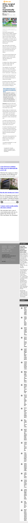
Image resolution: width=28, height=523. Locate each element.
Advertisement (12, 259)
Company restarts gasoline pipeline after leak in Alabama (9, 206)
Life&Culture (12, 246)
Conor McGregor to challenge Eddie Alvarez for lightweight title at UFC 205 (8, 168)
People (9, 249)
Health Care (5, 251)
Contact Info (8, 259)
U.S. (11, 251)
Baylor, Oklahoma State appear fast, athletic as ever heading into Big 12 (9, 90)
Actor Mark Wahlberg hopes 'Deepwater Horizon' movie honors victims (23, 248)
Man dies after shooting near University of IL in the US (14, 192)
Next (17, 202)
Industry (4, 248)
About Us (3, 259)
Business (4, 246)
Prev (2, 202)
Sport (3, 249)
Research (11, 248)
